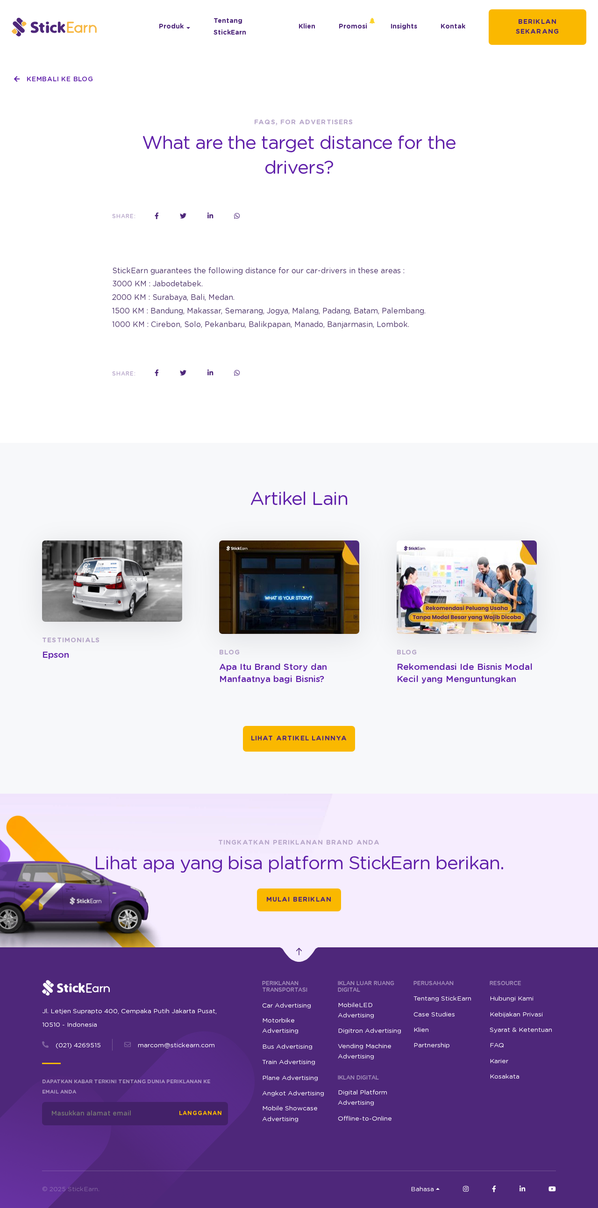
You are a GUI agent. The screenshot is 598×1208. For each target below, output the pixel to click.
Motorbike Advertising (280, 1025)
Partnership (431, 1045)
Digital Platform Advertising (362, 1097)
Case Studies (434, 1014)
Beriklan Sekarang (537, 27)
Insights (404, 26)
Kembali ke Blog (58, 79)
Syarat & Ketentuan (521, 1030)
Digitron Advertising (369, 1031)
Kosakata (505, 1076)
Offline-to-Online (365, 1119)
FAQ (497, 1045)
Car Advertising (286, 1005)
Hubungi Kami (512, 998)
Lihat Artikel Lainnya (299, 738)
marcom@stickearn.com (176, 1045)
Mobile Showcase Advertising (290, 1113)
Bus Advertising (287, 1047)
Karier (499, 1061)
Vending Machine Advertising (365, 1051)
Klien (307, 26)
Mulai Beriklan (299, 899)
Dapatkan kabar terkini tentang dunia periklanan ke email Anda (126, 1086)
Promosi (353, 26)
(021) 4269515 (78, 1045)
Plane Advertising (290, 1078)
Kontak (453, 26)
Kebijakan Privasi (516, 1014)
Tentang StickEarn (230, 27)
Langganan (200, 1113)
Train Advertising (288, 1062)
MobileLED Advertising (356, 1010)
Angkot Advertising (293, 1093)
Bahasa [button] (422, 1189)
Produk (171, 26)
